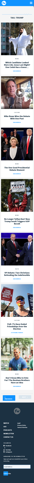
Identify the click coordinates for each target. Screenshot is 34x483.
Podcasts (7, 430)
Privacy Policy (21, 425)
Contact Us (8, 437)
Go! (4, 426)
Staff (18, 423)
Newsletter (8, 433)
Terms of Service (22, 427)
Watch (6, 423)
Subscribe (5, 473)
